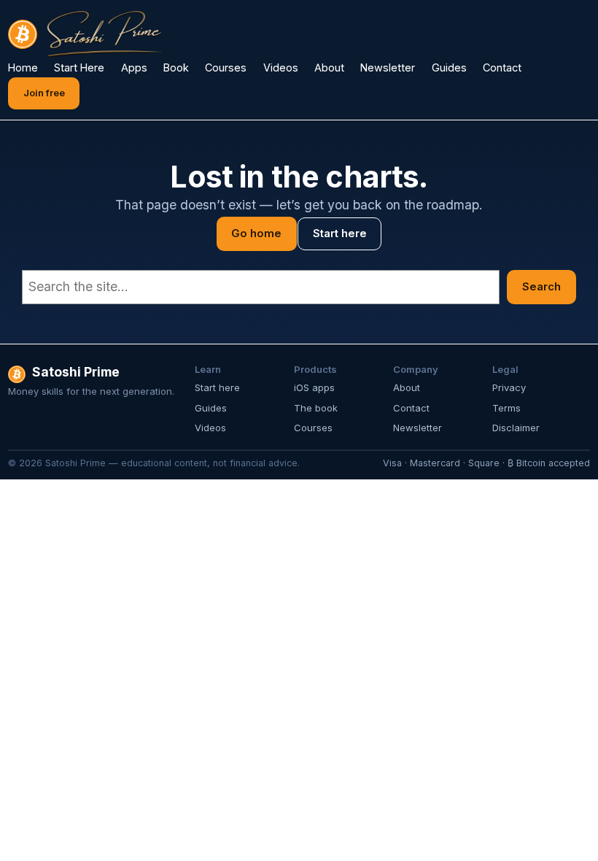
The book (316, 408)
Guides (211, 408)
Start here (340, 233)
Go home (256, 233)
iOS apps (314, 387)
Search (541, 286)
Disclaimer (516, 427)
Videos (210, 427)
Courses (313, 427)
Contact (411, 408)
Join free (44, 93)
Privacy (509, 387)
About (406, 387)
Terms (506, 408)
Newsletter (417, 427)
